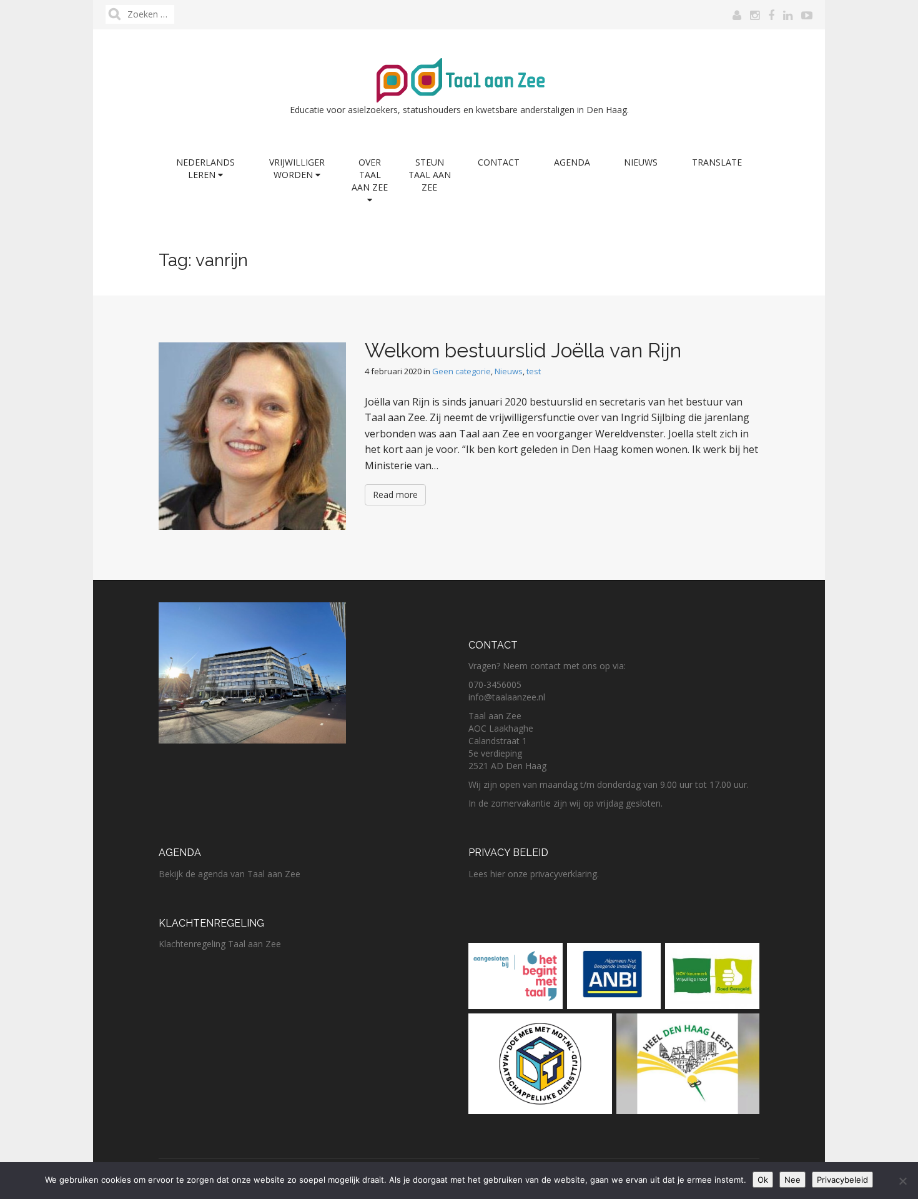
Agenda (572, 162)
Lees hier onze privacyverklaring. (533, 874)
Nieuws (641, 162)
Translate (717, 162)
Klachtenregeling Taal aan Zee (220, 944)
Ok (763, 1180)
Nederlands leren (205, 168)
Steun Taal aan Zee (429, 174)
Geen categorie (461, 371)
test (533, 371)
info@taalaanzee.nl (506, 697)
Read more (395, 494)
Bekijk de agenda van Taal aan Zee (229, 874)
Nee (792, 1180)
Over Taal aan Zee (370, 174)
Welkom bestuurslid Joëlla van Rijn (523, 350)
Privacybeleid (842, 1180)
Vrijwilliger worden (297, 168)
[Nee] (902, 1181)
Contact (499, 162)
